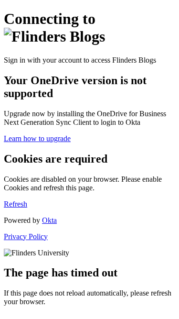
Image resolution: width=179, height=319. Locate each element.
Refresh (15, 204)
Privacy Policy (26, 236)
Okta (49, 220)
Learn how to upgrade (37, 138)
